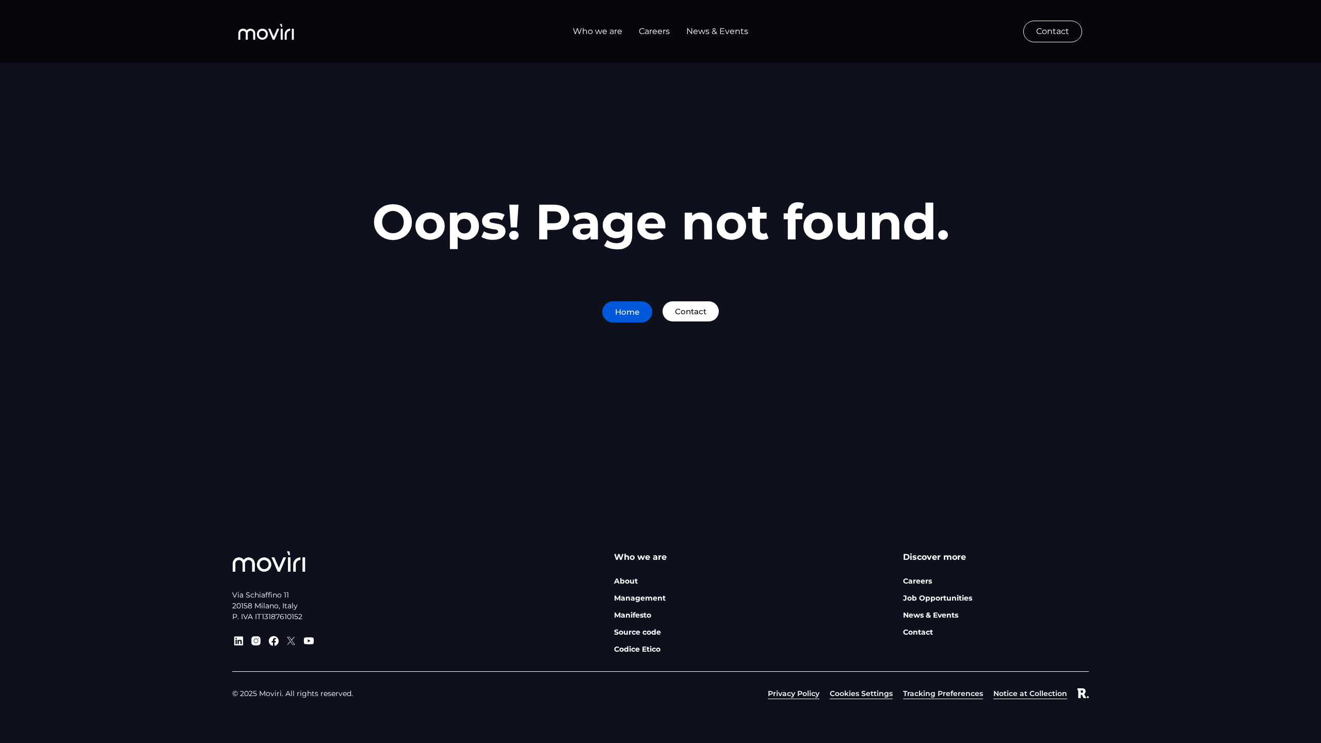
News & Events (930, 615)
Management (640, 598)
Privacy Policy (793, 693)
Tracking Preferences (943, 693)
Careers (917, 581)
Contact (918, 632)
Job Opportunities (937, 598)
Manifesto (632, 615)
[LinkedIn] (238, 640)
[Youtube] (308, 640)
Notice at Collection (1030, 693)
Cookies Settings (861, 693)
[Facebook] (273, 640)
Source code (637, 632)
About (626, 581)
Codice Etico (637, 649)
